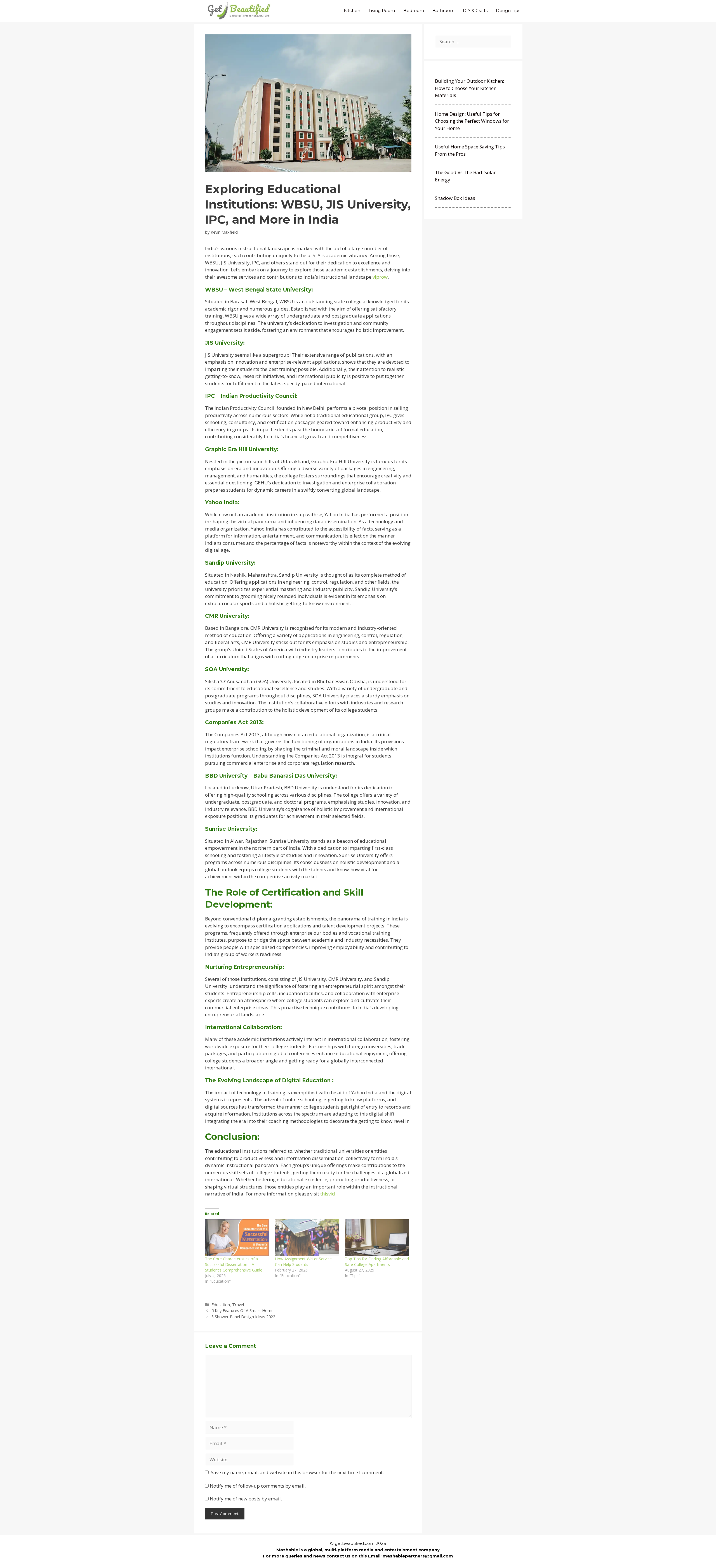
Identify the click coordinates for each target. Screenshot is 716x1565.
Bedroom (413, 10)
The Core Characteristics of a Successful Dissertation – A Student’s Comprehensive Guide (233, 1264)
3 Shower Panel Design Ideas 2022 (243, 1316)
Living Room (382, 10)
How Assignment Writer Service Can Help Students (303, 1261)
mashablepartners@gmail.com (418, 1556)
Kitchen (352, 10)
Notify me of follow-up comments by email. (258, 1486)
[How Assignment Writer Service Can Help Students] (307, 1237)
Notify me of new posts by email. (246, 1498)
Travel (238, 1304)
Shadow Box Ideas (455, 198)
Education (220, 1304)
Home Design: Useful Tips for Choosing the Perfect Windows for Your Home (472, 121)
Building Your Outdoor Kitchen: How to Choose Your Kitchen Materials (469, 88)
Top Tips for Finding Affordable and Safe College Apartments (377, 1261)
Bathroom (443, 10)
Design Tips (508, 10)
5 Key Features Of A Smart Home (242, 1310)
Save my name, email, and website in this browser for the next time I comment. (297, 1472)
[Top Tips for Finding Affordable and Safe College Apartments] (377, 1237)
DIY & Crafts (475, 10)
